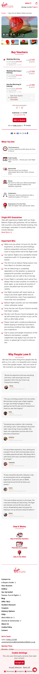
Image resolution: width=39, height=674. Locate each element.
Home (3, 13)
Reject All (26, 667)
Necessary (10, 671)
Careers (4, 630)
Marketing (31, 671)
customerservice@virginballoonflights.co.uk (18, 642)
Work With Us (7, 617)
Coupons (4, 608)
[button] (34, 669)
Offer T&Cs (5, 601)
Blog (3, 598)
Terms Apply (19, 61)
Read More (5, 232)
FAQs (3, 614)
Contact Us (5, 579)
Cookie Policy (6, 627)
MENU (27, 3)
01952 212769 (11, 639)
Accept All (19, 663)
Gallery (4, 589)
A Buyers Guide (7, 582)
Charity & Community (10, 621)
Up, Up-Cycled (7, 592)
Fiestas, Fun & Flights (10, 595)
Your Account (6, 586)
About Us (5, 624)
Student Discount (8, 605)
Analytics (20, 671)
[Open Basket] (36, 3)
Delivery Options (8, 611)
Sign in (35, 7)
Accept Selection (15, 667)
